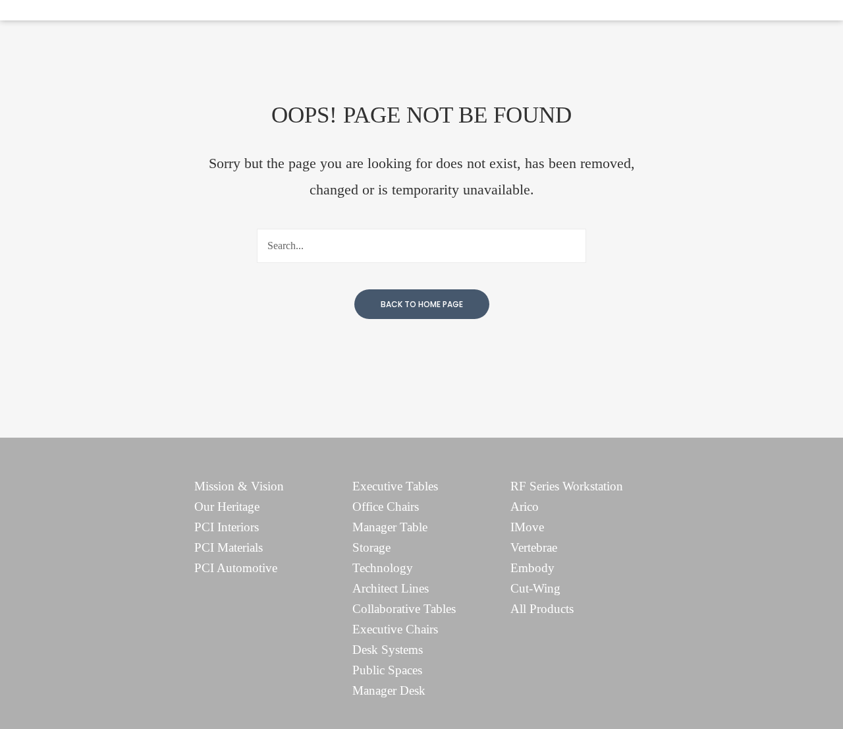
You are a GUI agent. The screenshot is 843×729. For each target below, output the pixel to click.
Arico (524, 506)
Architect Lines (390, 588)
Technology (382, 568)
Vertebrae (533, 547)
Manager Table (389, 527)
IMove (527, 527)
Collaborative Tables (404, 609)
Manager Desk (388, 690)
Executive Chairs (395, 629)
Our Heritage (226, 506)
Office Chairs (385, 506)
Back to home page (422, 304)
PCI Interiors (226, 527)
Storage (371, 547)
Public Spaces (387, 670)
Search (569, 245)
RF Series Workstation (566, 486)
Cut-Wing (535, 588)
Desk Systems (387, 649)
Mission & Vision (239, 486)
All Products (542, 609)
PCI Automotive (235, 568)
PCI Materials (228, 547)
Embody (532, 568)
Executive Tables (395, 486)
